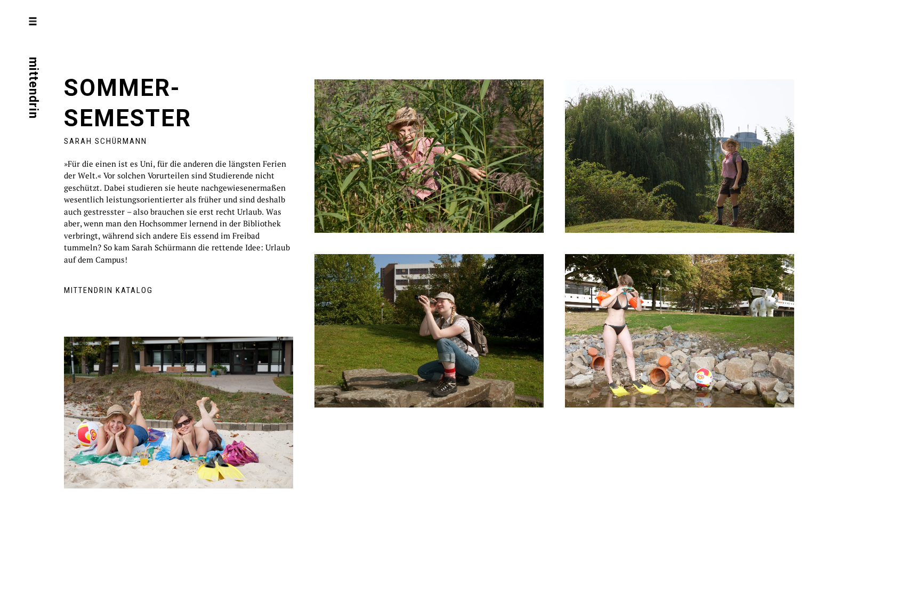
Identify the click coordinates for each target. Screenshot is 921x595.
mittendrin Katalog (108, 290)
